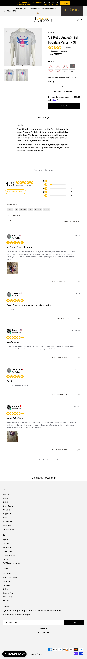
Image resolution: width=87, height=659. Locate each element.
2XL (58, 72)
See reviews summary (59, 51)
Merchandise (7, 547)
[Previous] (7, 31)
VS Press (6, 559)
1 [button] (34, 459)
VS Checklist (7, 573)
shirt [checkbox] (30, 210)
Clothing (5, 539)
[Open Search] (78, 20)
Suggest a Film (8, 593)
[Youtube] (48, 632)
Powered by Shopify (35, 654)
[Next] (12, 31)
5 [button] (52, 459)
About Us (6, 494)
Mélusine (6, 600)
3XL (65, 72)
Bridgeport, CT (7, 513)
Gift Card (6, 543)
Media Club (6, 581)
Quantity (51, 81)
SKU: (50, 77)
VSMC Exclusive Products (11, 563)
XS (51, 66)
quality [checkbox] (23, 210)
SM (58, 66)
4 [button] (47, 459)
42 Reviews (67, 47)
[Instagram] (41, 632)
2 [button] (39, 459)
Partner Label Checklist (10, 577)
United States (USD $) (10, 11)
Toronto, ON (7, 525)
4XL (72, 72)
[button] (57, 181)
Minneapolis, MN (8, 529)
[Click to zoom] (38, 31)
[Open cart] (82, 20)
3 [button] (43, 459)
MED (65, 66)
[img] (49, 47)
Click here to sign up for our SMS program (16, 614)
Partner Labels (7, 551)
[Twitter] (44, 632)
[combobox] (71, 221)
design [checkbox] (46, 210)
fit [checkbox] (16, 210)
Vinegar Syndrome (9, 555)
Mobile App (6, 585)
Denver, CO (6, 517)
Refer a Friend (7, 597)
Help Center (6, 509)
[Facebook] (38, 632)
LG (73, 66)
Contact (5, 502)
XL (51, 72)
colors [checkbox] (10, 210)
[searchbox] (32, 216)
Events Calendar (8, 506)
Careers (5, 498)
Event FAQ (65, 3)
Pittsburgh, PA (7, 521)
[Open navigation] (13, 20)
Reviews (5, 589)
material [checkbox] (38, 210)
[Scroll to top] (82, 654)
